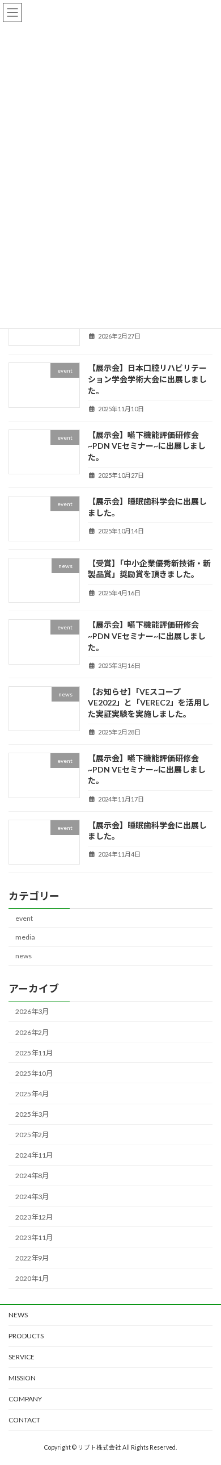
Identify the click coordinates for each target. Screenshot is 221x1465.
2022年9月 (32, 1258)
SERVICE (21, 1357)
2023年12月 (34, 1217)
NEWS (18, 1314)
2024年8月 (32, 1175)
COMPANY (25, 1399)
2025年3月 (32, 1114)
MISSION (22, 1378)
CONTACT (24, 1420)
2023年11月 (34, 1237)
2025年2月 (32, 1134)
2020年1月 (32, 1278)
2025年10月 (34, 1073)
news (23, 955)
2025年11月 (34, 1053)
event (24, 918)
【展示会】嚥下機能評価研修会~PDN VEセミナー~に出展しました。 (147, 446)
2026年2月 (32, 1032)
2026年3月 (32, 1011)
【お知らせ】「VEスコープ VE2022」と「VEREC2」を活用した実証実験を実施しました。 (149, 703)
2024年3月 (32, 1196)
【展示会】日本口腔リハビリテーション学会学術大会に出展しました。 (147, 379)
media (25, 937)
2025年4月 (32, 1094)
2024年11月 (34, 1155)
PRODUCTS (26, 1336)
